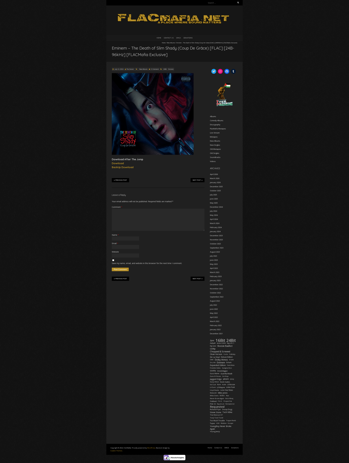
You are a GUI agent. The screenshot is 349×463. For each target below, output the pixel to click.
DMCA (178, 38)
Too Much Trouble (217, 420)
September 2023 (216, 248)
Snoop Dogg (227, 409)
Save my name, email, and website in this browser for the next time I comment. (147, 263)
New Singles (215, 145)
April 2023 (214, 268)
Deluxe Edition (227, 357)
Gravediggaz (222, 371)
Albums (213, 116)
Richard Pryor (215, 409)
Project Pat (228, 401)
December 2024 (216, 207)
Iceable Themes (116, 451)
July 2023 (213, 256)
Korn (219, 384)
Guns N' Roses (215, 376)
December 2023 (216, 235)
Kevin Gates (225, 382)
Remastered (229, 404)
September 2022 (216, 297)
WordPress (151, 448)
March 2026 (214, 178)
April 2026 (214, 174)
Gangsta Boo (227, 368)
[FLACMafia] (174, 12)
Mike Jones (223, 393)
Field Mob (230, 365)
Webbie (223, 423)
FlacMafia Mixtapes (218, 128)
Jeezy (232, 379)
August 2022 (215, 301)
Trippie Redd (231, 420)
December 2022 (216, 284)
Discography (215, 124)
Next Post (197, 180)
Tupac (212, 423)
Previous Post (121, 180)
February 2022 (216, 325)
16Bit (220, 340)
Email (115, 243)
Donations (187, 38)
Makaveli (213, 393)
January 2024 (215, 231)
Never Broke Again (217, 398)
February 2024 (216, 227)
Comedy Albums (216, 120)
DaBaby (232, 354)
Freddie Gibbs (215, 368)
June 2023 (214, 260)
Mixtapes (214, 137)
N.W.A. (222, 395)
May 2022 (214, 313)
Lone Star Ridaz (226, 390)
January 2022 (215, 329)
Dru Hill (213, 362)
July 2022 (213, 305)
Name (115, 235)
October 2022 (215, 292)
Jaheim (226, 379)
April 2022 (214, 317)
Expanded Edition (218, 365)
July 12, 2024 (118, 69)
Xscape (230, 423)
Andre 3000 (221, 343)
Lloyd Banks (214, 390)
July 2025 (213, 194)
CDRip (213, 348)
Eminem (171, 69)
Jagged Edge (216, 379)
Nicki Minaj (229, 398)
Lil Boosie (231, 384)
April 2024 (214, 219)
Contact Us (169, 38)
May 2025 (214, 203)
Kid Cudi (213, 385)
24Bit (165, 69)
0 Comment (155, 69)
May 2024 (214, 215)
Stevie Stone (215, 412)
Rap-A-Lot (220, 404)
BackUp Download (122, 167)
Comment (117, 207)
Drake (231, 360)
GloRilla (213, 371)
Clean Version (216, 354)
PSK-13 (213, 404)
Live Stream (215, 133)
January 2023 (215, 280)
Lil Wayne (221, 387)
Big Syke (213, 346)
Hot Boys (225, 376)
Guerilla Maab (226, 373)
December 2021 (216, 333)
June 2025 (214, 199)
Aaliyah (213, 343)
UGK (217, 423)
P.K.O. (220, 401)
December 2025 (216, 186)
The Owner (130, 69)
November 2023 (216, 239)
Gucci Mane (214, 373)
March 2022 (214, 321)
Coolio (225, 354)
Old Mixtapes (215, 149)
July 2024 (213, 211)
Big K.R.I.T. (231, 343)
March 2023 (214, 272)
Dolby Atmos (221, 359)
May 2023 (214, 264)
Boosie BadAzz (225, 346)
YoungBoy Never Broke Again (220, 427)
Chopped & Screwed (220, 351)
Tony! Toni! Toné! (216, 418)
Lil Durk (213, 387)
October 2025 (215, 190)
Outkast (213, 401)
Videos (213, 161)
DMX (211, 360)
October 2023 (215, 243)
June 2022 (214, 309)
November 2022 (216, 288)
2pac (212, 340)
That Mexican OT (216, 415)
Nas (227, 396)
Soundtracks (215, 157)
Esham (228, 362)
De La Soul (215, 357)
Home (159, 38)
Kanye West (214, 382)
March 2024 (214, 223)
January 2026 (215, 182)
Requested (217, 406)
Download (118, 163)
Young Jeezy (215, 431)
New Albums (171, 43)
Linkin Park (230, 387)
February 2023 (216, 276)
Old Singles (214, 153)
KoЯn (224, 384)
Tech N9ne (227, 412)
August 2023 (215, 252)
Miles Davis (214, 396)
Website (115, 251)
